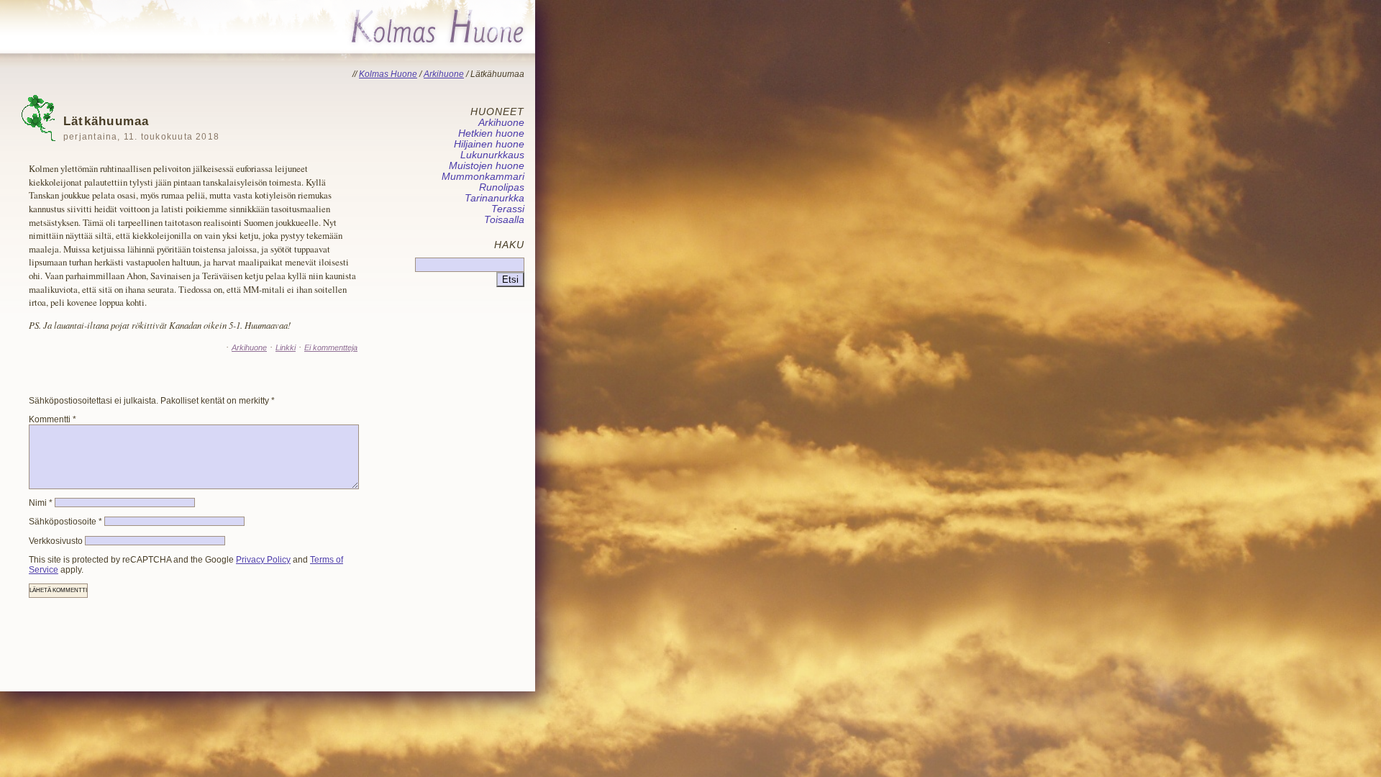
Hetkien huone (491, 133)
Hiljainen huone (489, 144)
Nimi (41, 503)
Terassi (507, 209)
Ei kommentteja (330, 347)
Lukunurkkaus (492, 155)
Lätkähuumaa (141, 128)
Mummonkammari (483, 176)
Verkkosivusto (56, 541)
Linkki (285, 347)
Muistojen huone (486, 165)
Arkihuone (249, 347)
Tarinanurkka (494, 198)
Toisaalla (504, 219)
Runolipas (501, 187)
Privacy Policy (263, 560)
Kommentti (52, 419)
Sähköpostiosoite (65, 522)
